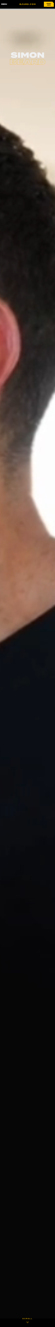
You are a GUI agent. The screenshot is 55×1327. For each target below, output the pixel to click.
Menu (4, 4)
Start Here (49, 4)
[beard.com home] (27, 4)
